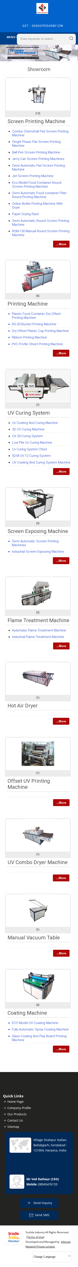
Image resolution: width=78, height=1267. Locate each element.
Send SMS (42, 1215)
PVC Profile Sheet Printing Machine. (38, 344)
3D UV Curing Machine (28, 429)
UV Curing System (29, 413)
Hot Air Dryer (23, 706)
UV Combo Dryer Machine (38, 862)
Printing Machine (28, 304)
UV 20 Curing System (27, 436)
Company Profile (19, 1108)
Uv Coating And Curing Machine (35, 423)
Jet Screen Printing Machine (33, 176)
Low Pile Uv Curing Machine (32, 442)
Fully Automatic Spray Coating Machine (40, 1029)
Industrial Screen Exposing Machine (38, 552)
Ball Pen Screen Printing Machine (36, 152)
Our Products (17, 1114)
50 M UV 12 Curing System (31, 456)
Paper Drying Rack (25, 214)
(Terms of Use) (35, 1237)
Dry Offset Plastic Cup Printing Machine (40, 331)
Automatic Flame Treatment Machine (39, 630)
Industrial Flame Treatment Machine (38, 637)
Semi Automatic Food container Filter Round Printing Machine (39, 195)
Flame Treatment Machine (38, 620)
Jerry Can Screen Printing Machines (38, 159)
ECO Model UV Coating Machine (35, 1023)
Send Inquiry (42, 1203)
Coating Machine (27, 1013)
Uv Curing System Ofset (29, 449)
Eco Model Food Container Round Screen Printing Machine (36, 184)
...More (61, 244)
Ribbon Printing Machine (29, 337)
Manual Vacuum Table (34, 938)
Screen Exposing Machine (38, 531)
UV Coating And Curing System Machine (41, 462)
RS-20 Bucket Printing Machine (34, 324)
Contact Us (15, 1120)
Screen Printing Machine (36, 121)
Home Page (15, 1102)
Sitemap (13, 1127)
